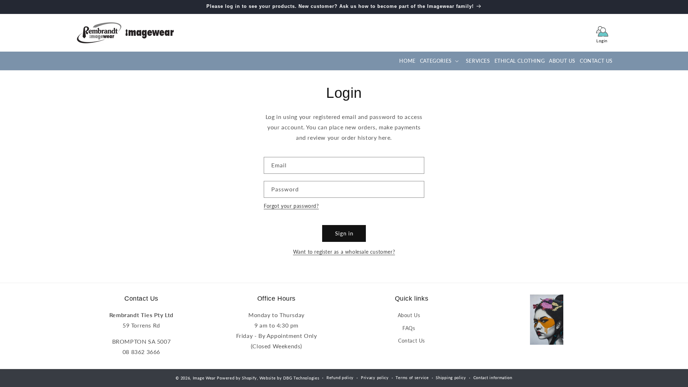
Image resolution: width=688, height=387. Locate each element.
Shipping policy (451, 377)
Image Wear (204, 378)
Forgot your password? (291, 206)
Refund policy (340, 377)
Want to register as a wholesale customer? (344, 252)
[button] (439, 60)
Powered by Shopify (237, 378)
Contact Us (411, 341)
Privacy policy (375, 377)
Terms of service (412, 377)
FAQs (408, 328)
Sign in (344, 233)
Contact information (492, 377)
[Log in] (602, 33)
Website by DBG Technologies (289, 378)
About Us (409, 315)
